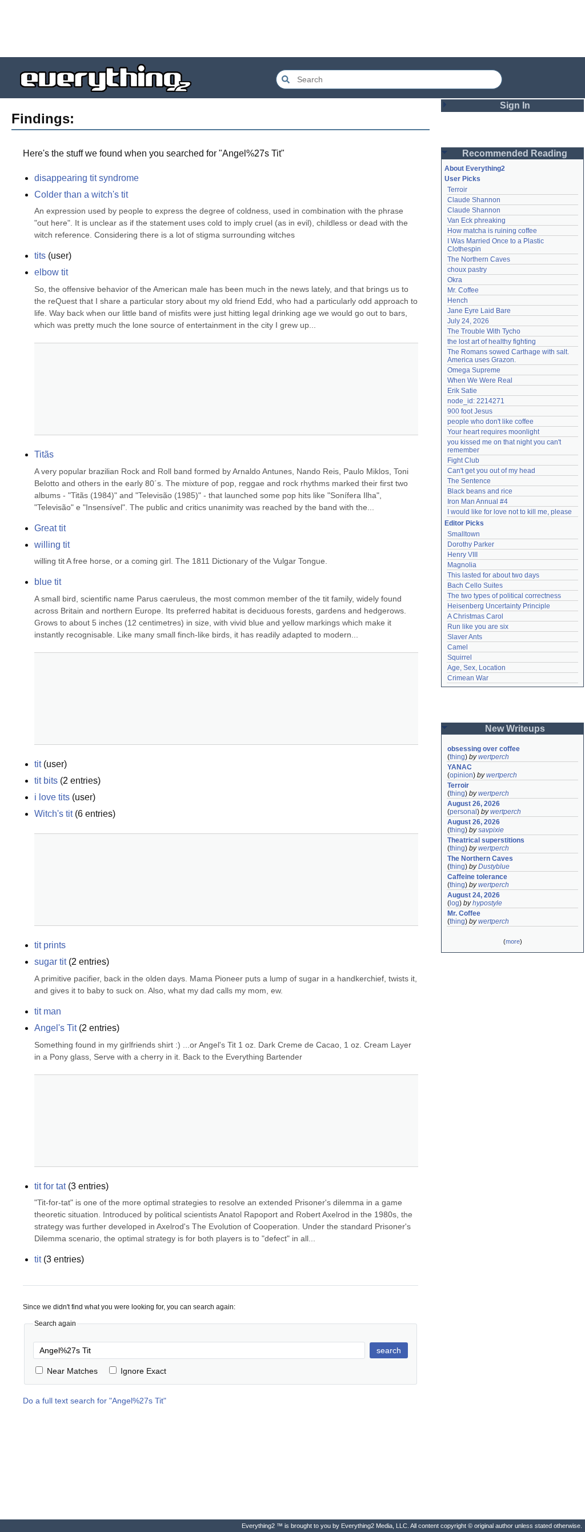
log (454, 903)
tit (37, 764)
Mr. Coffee (463, 290)
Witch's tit (53, 814)
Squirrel (459, 657)
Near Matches (72, 1370)
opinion (461, 775)
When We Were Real (479, 380)
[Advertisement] (292, 28)
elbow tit (51, 272)
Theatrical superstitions (485, 840)
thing (457, 757)
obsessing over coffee (483, 749)
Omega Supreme (473, 370)
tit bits (46, 780)
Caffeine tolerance (477, 877)
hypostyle (487, 903)
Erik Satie (462, 391)
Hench (457, 300)
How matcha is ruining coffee (492, 231)
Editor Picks (464, 523)
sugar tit (50, 961)
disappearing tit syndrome (86, 178)
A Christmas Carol (475, 616)
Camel (457, 647)
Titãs (44, 454)
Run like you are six (477, 627)
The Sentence (469, 481)
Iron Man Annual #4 (477, 502)
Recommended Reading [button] (514, 153)
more (513, 941)
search (388, 1350)
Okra (454, 280)
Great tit (50, 528)
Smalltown (463, 534)
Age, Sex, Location (476, 668)
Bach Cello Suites (475, 585)
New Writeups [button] (515, 728)
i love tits (52, 797)
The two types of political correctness (504, 596)
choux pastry (467, 270)
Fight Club (463, 460)
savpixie (491, 830)
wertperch (493, 757)
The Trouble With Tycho (483, 331)
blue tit (47, 582)
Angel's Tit (55, 1028)
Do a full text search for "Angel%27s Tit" (94, 1400)
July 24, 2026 (468, 321)
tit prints (50, 945)
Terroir (457, 190)
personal (463, 812)
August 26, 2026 (473, 804)
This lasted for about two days (493, 575)
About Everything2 (474, 169)
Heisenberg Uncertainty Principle (498, 606)
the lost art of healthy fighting (491, 342)
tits (40, 255)
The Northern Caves (478, 259)
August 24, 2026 (473, 895)
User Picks (462, 179)
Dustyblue (494, 867)
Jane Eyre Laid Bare (479, 311)
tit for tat (50, 1186)
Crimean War (467, 678)
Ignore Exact (143, 1370)
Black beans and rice (479, 491)
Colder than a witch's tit (81, 194)
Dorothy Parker (470, 544)
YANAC (459, 767)
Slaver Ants (464, 637)
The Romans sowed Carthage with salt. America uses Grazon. (508, 356)
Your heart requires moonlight (493, 432)
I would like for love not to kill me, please (509, 512)
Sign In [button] (515, 105)
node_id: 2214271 (475, 401)
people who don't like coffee (490, 422)
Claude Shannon (473, 200)
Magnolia (461, 565)
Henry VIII (462, 555)
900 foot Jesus (469, 411)
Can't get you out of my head (491, 471)
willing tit (52, 545)
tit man (47, 1011)
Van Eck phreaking (476, 220)
